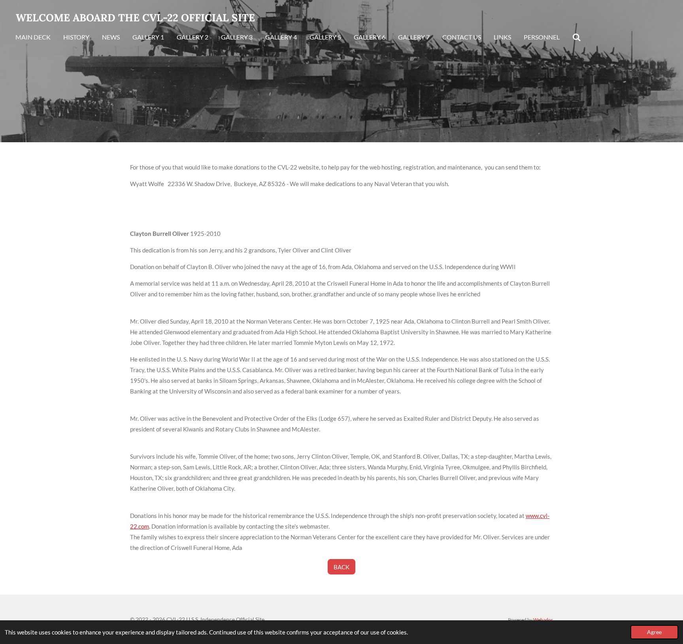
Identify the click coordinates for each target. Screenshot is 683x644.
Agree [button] (654, 632)
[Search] (576, 37)
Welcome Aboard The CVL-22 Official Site (135, 17)
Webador (543, 619)
